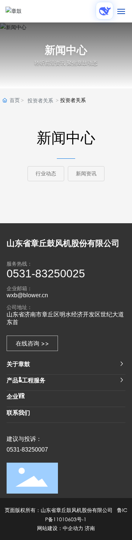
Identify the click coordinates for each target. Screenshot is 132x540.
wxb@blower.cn (27, 295)
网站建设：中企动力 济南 (66, 528)
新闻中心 (66, 49)
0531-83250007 (27, 449)
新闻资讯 (86, 173)
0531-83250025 (46, 273)
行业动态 (46, 173)
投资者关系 (40, 101)
